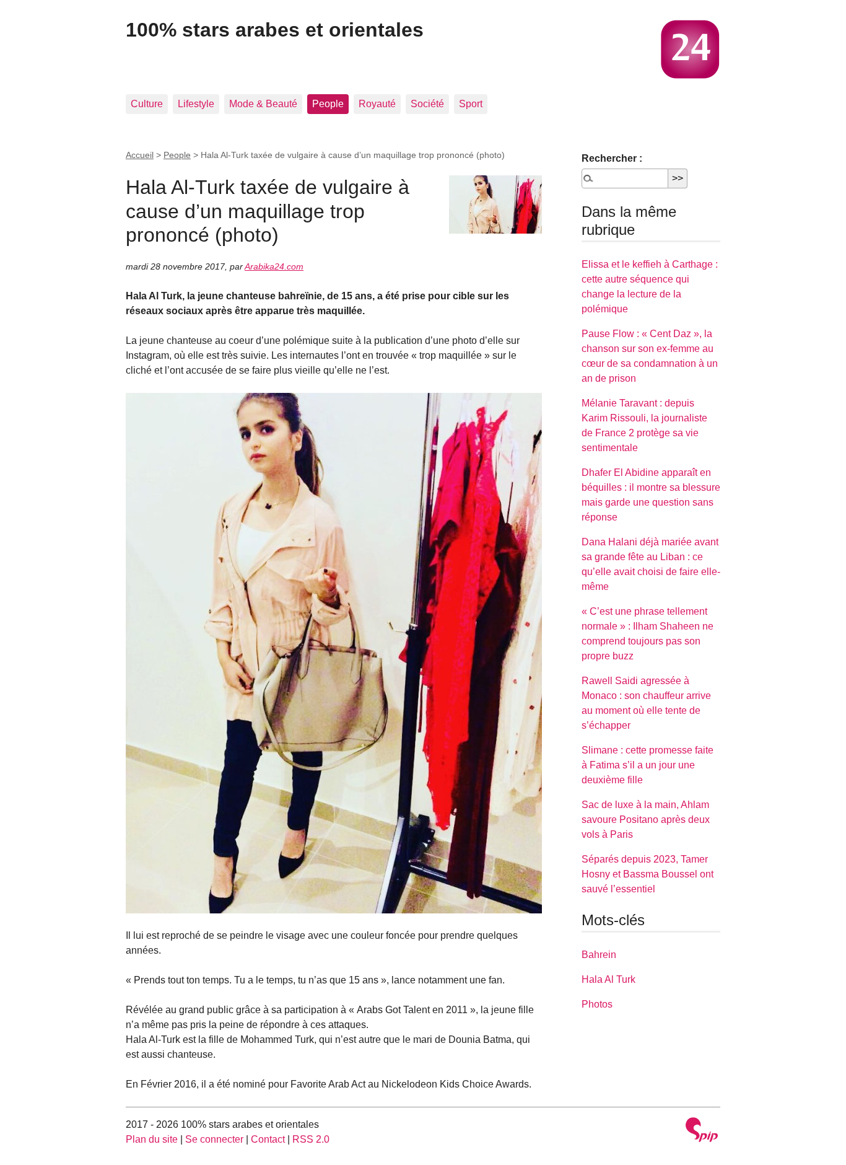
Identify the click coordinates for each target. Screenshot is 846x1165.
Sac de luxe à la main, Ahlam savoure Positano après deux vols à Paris (646, 819)
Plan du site (152, 1139)
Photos (597, 1004)
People (328, 104)
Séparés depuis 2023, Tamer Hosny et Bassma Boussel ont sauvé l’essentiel (647, 874)
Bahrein (599, 954)
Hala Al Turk (608, 979)
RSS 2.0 (310, 1139)
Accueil (140, 155)
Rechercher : (612, 158)
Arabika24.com (274, 266)
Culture (147, 104)
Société (427, 104)
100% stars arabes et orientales (275, 30)
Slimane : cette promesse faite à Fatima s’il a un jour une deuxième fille (647, 765)
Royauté (377, 104)
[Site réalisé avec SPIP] (701, 1131)
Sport (470, 104)
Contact (268, 1139)
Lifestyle (196, 104)
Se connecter (214, 1139)
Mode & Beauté (263, 104)
